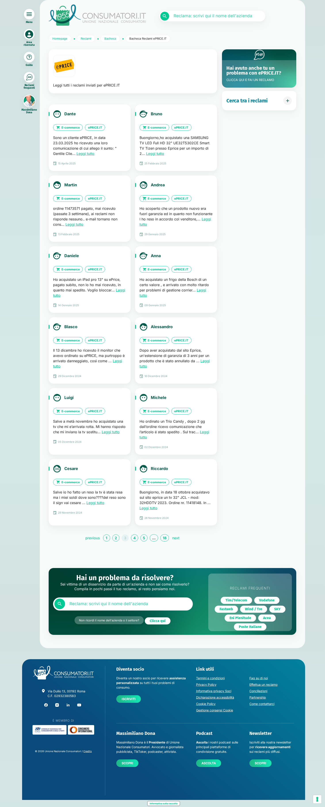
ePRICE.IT (95, 127)
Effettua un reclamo (263, 684)
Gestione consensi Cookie (214, 710)
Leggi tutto (85, 153)
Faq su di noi (258, 678)
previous (92, 538)
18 (164, 538)
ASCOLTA (208, 763)
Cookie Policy (206, 704)
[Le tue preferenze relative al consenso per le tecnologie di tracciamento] (317, 799)
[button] (157, 620)
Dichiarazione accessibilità (215, 697)
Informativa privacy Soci (213, 691)
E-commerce (70, 127)
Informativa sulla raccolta (164, 803)
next (175, 538)
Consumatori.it (97, 15)
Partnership (257, 697)
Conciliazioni (258, 691)
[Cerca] (164, 16)
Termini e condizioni (210, 678)
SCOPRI (127, 763)
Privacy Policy (206, 684)
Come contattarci (261, 704)
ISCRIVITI (129, 699)
